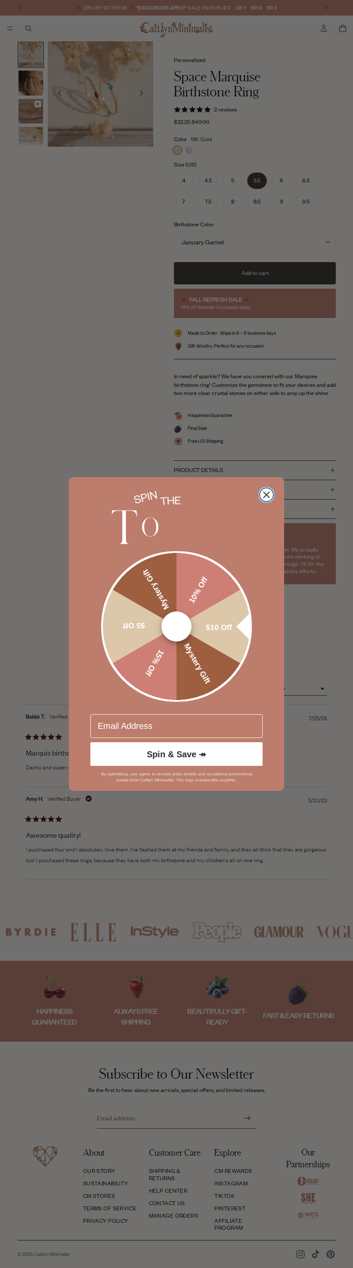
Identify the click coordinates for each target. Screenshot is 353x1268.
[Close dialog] (266, 495)
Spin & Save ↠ (176, 754)
